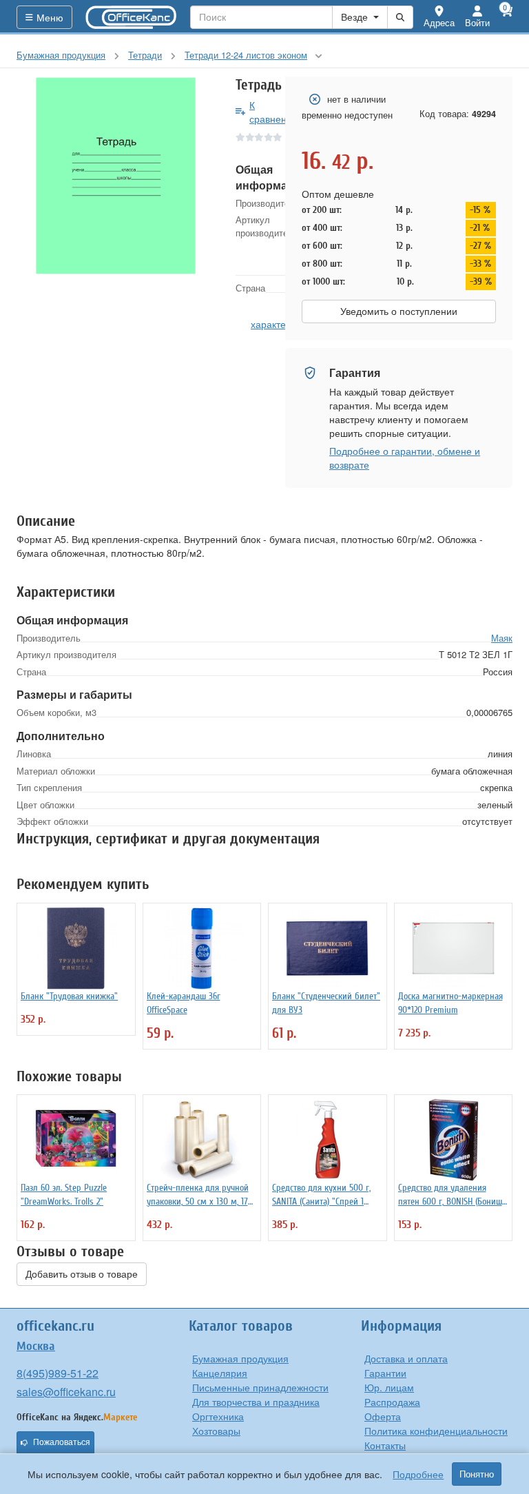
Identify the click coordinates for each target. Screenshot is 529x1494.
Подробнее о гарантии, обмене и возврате (404, 457)
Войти (477, 22)
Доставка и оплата (406, 1358)
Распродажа (392, 1402)
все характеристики (286, 317)
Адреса (439, 22)
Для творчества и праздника (256, 1402)
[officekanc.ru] (131, 17)
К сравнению (274, 111)
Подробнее (418, 1474)
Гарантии (385, 1373)
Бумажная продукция (240, 1358)
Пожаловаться (61, 1442)
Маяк (501, 637)
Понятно (476, 1474)
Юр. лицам (389, 1387)
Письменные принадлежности (260, 1387)
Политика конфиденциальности (436, 1430)
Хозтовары (216, 1430)
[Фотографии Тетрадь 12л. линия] (116, 175)
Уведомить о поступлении (398, 311)
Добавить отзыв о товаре (81, 1274)
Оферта (382, 1416)
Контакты (385, 1445)
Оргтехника (218, 1416)
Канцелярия (219, 1373)
